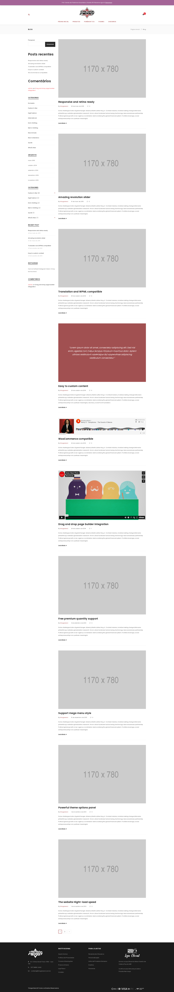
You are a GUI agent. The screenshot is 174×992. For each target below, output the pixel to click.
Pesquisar (31, 40)
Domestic (31, 103)
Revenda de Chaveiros (96, 954)
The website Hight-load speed (77, 902)
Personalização (94, 958)
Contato (61, 972)
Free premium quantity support (78, 618)
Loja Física (61, 969)
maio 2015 (31, 160)
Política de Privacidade (66, 958)
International (32, 118)
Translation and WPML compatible (39, 67)
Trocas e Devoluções (65, 961)
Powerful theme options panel (77, 807)
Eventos (91, 965)
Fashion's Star (32, 108)
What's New (32, 148)
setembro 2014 (33, 170)
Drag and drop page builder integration (83, 524)
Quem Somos (63, 954)
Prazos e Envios (63, 965)
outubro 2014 (32, 165)
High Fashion (32, 113)
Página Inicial (135, 29)
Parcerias (92, 969)
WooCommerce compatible (37, 73)
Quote (30, 143)
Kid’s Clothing (32, 123)
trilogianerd (64, 106)
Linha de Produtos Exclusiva (98, 961)
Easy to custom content (36, 70)
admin (30, 88)
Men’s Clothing (33, 128)
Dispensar (108, 3)
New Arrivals (32, 133)
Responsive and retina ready (38, 60)
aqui (129, 971)
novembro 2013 (33, 180)
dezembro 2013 (33, 175)
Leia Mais (61, 123)
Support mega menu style (74, 713)
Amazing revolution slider (36, 64)
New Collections (33, 138)
